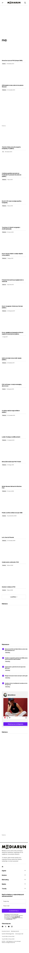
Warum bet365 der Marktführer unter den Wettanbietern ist (16, 649)
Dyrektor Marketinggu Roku (8, 933)
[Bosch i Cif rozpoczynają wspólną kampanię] (14, 192)
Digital (4, 870)
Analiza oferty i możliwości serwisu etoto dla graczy (16, 684)
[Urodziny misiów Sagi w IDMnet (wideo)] (14, 402)
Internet (4, 284)
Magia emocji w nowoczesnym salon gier (16, 675)
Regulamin (14, 917)
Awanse (4, 515)
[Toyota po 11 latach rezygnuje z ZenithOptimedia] (14, 218)
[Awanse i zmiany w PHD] (14, 578)
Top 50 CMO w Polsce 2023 (8, 939)
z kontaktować (9, 918)
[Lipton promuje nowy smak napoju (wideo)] (14, 349)
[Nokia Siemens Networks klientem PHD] (14, 477)
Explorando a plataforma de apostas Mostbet (15, 667)
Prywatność (17, 916)
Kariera (3, 63)
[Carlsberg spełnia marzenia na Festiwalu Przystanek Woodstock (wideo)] (14, 164)
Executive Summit (6, 931)
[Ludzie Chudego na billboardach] (14, 428)
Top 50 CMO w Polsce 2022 (8, 936)
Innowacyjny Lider (19, 933)
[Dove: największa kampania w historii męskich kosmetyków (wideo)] (14, 323)
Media (4, 884)
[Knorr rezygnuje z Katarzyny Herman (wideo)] (14, 297)
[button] (2, 3)
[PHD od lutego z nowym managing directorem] (14, 375)
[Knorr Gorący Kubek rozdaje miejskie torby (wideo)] (14, 245)
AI (2, 866)
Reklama (4, 90)
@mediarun (11, 695)
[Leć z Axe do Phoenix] (14, 528)
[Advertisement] (14, 21)
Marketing (7, 652)
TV (3, 151)
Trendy (4, 888)
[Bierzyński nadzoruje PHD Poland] (14, 453)
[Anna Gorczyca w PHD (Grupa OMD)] (14, 52)
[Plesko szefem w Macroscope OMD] (14, 504)
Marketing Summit (15, 931)
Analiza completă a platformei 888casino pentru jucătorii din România (16, 658)
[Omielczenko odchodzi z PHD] (14, 553)
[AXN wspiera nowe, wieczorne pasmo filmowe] (14, 76)
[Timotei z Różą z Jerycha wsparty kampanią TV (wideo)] (14, 138)
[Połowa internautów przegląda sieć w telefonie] (14, 271)
